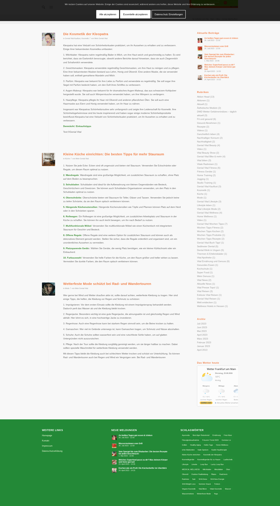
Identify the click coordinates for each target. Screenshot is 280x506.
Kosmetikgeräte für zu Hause (208, 459)
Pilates (213, 474)
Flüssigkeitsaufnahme (190, 440)
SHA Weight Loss (189, 484)
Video (200, 149)
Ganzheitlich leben (206, 134)
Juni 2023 (202, 327)
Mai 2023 (202, 331)
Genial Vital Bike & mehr (209, 156)
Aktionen (201, 100)
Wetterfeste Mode (204, 494)
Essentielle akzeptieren (135, 14)
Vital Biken (203, 489)
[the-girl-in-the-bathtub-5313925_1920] (48, 39)
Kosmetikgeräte (188, 459)
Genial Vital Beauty (206, 145)
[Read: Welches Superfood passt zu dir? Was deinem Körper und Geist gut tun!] (200, 67)
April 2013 (202, 350)
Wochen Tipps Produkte (209, 235)
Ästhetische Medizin (207, 108)
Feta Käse (228, 435)
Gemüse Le (226, 440)
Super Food (203, 272)
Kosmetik (85, 38)
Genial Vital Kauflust (73, 38)
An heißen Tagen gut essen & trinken (221, 38)
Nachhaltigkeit (204, 141)
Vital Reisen (203, 291)
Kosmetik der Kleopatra (212, 455)
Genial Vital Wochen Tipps (210, 224)
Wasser (228, 489)
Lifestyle (185, 464)
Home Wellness (205, 216)
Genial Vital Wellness (208, 212)
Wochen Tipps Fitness (208, 227)
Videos (200, 130)
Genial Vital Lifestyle (207, 201)
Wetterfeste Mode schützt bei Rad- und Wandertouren (107, 284)
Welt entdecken (205, 302)
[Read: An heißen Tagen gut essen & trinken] (200, 40)
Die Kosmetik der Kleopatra (85, 34)
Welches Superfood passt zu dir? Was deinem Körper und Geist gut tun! (219, 67)
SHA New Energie (217, 479)
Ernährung (216, 435)
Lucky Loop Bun (217, 464)
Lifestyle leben (204, 205)
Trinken (217, 484)
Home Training (204, 175)
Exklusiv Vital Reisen (207, 295)
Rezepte (201, 126)
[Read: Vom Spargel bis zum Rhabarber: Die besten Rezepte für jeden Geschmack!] (200, 57)
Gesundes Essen (206, 265)
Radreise (185, 479)
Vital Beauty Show (206, 152)
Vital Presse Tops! (206, 287)
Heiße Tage (208, 445)
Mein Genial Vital (100, 38)
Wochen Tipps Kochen (208, 231)
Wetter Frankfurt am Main (221, 369)
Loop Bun (204, 464)
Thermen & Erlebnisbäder (210, 254)
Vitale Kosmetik (216, 489)
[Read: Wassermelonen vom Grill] (200, 49)
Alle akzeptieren (107, 14)
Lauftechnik (228, 459)
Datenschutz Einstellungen (169, 14)
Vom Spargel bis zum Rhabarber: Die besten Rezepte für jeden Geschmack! (219, 56)
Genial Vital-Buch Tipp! (208, 242)
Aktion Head (203, 96)
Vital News (202, 280)
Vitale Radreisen (205, 164)
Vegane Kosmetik (189, 489)
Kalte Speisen (203, 450)
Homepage (47, 435)
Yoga (216, 494)
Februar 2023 (204, 342)
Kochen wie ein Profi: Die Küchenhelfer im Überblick (216, 76)
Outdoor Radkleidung (199, 474)
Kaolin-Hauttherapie (219, 450)
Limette (194, 464)
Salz (194, 479)
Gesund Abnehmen (207, 123)
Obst (228, 469)
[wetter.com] (206, 403)
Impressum (47, 446)
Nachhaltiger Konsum (208, 138)
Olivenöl (185, 474)
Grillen (184, 445)
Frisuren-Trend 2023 (210, 440)
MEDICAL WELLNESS (191, 469)
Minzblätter (218, 469)
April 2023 (202, 335)
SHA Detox (203, 479)
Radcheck (223, 474)
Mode (67, 288)
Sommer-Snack (205, 484)
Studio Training (204, 182)
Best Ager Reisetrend (201, 435)
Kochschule (203, 268)
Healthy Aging (195, 445)
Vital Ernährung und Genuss (211, 261)
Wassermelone (188, 494)
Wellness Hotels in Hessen (210, 306)
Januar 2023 (203, 346)
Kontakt (45, 440)
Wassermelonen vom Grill (216, 46)
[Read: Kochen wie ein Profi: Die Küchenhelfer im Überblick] (200, 77)
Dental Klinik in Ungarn (208, 250)
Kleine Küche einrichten (191, 455)
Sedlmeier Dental (206, 246)
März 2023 (202, 338)
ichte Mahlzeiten (188, 450)
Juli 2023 (201, 323)
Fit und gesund (204, 119)
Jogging (201, 179)
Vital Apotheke (204, 257)
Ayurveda (186, 435)
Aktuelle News (204, 283)
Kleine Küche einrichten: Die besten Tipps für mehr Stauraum (113, 154)
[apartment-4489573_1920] (48, 159)
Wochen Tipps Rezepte (209, 238)
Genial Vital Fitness (207, 168)
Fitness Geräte (204, 171)
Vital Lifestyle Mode (207, 209)
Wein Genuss (204, 276)
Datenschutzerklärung (52, 451)
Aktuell (200, 104)
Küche (67, 159)
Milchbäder (207, 469)
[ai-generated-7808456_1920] (48, 289)
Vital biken (202, 160)
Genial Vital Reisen (206, 298)
